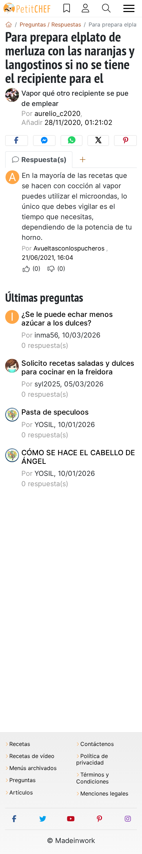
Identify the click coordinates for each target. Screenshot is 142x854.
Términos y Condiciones (92, 777)
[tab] (82, 159)
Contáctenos (97, 744)
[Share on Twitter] (98, 140)
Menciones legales (104, 793)
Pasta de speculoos (55, 412)
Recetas (19, 744)
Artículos (21, 792)
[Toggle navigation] (129, 8)
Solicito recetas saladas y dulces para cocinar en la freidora (77, 367)
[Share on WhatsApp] (71, 140)
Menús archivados (33, 768)
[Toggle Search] (106, 8)
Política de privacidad (92, 759)
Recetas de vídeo (31, 756)
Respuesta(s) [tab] (43, 160)
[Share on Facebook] (16, 140)
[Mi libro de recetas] (66, 8)
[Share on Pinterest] (125, 140)
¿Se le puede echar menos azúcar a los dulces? (67, 318)
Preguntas (22, 780)
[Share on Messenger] (44, 140)
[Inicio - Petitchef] (8, 24)
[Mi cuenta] (85, 8)
